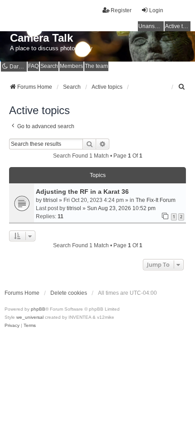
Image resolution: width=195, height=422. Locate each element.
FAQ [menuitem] (33, 66)
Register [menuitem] (121, 10)
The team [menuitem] (96, 66)
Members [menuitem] (71, 66)
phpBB (38, 309)
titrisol (50, 200)
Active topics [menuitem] (177, 26)
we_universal (30, 317)
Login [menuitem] (156, 10)
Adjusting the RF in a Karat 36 (82, 191)
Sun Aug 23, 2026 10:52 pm (121, 208)
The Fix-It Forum (156, 200)
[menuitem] (182, 87)
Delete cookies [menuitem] (68, 293)
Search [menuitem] (49, 66)
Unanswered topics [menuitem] (151, 26)
